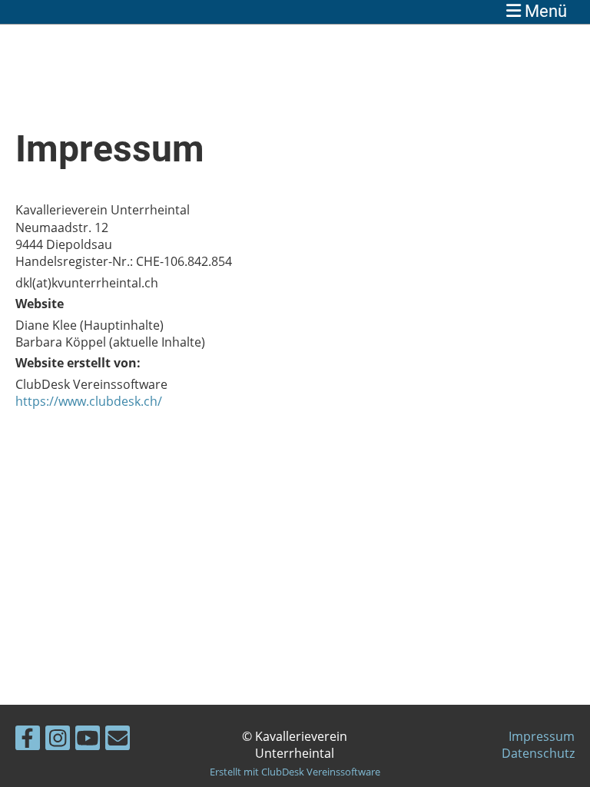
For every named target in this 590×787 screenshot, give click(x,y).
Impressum (542, 736)
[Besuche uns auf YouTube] (87, 740)
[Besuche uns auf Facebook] (27, 740)
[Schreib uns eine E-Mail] (117, 740)
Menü (544, 11)
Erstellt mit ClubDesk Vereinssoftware (295, 772)
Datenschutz (538, 753)
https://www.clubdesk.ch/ (88, 401)
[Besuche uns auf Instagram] (57, 740)
